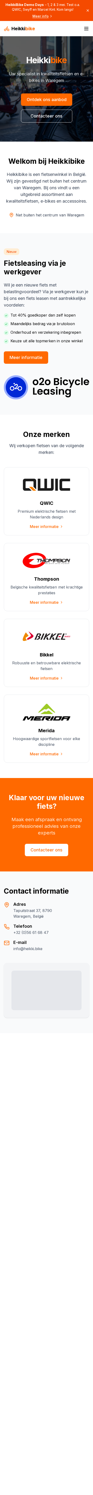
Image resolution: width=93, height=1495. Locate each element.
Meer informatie (26, 357)
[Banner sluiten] (87, 10)
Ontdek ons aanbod (47, 99)
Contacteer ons (46, 115)
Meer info (40, 16)
